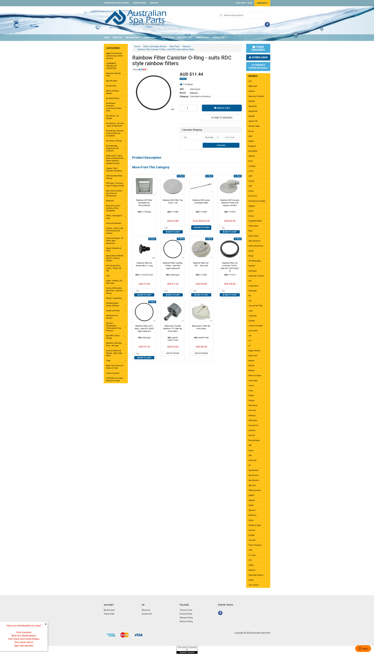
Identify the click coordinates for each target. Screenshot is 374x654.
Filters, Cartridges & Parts (114, 217)
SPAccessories (255, 490)
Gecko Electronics (256, 246)
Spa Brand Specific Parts (113, 74)
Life (250, 336)
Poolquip (252, 416)
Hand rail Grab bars (113, 223)
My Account (109, 610)
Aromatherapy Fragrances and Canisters (112, 148)
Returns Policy (186, 621)
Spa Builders (254, 470)
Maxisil (251, 366)
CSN (250, 186)
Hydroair (252, 266)
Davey (251, 191)
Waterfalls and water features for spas (114, 379)
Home (106, 38)
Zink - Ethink (253, 585)
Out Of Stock (172, 353)
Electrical (110, 201)
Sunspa (251, 535)
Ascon (251, 131)
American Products (256, 96)
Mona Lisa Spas (255, 375)
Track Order (109, 614)
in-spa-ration (253, 286)
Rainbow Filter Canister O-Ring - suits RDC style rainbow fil (173, 265)
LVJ (250, 341)
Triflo (250, 550)
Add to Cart (223, 107)
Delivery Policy (186, 617)
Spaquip (252, 500)
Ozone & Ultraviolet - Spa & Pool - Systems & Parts (114, 290)
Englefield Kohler (255, 221)
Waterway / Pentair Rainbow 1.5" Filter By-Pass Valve (172, 328)
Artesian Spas (254, 126)
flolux (251, 231)
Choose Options (201, 227)
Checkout (262, 3)
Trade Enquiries (258, 48)
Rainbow (194, 93)
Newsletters (202, 38)
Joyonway (253, 316)
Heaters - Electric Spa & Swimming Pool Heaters (114, 230)
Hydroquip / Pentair (256, 276)
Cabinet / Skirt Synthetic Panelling (114, 169)
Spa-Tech (252, 485)
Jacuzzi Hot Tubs (256, 306)
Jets (108, 276)
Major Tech (253, 356)
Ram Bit (252, 435)
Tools (108, 361)
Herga (251, 256)
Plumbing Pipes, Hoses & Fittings (112, 304)
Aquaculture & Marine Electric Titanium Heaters (114, 258)
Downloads (150, 38)
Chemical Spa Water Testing (114, 177)
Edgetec (252, 206)
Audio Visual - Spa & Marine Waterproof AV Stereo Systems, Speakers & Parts (115, 159)
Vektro (251, 565)
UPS (250, 560)
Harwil (251, 251)
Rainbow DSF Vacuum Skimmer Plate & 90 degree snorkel (229, 202)
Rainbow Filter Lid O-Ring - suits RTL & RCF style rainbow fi (144, 328)
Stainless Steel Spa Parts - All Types (114, 344)
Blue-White (253, 151)
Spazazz (252, 510)
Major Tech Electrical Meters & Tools (114, 367)
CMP (250, 176)
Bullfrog (252, 156)
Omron (251, 386)
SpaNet (251, 495)
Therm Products (255, 545)
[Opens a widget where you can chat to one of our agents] (363, 649)
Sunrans (252, 530)
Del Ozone (253, 196)
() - (245, 3)
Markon (251, 361)
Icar (250, 281)
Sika (250, 455)
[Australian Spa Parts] (136, 17)
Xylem (251, 580)
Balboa (251, 141)
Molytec (252, 371)
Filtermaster (253, 226)
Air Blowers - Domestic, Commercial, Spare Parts (113, 107)
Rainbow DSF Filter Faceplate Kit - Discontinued (144, 202)
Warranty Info (184, 38)
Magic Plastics (254, 351)
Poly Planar (253, 405)
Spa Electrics (254, 475)
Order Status (139, 3)
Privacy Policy (186, 614)
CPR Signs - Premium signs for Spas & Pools (115, 184)
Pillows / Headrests (114, 298)
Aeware (252, 91)
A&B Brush (253, 86)
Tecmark (252, 540)
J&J (250, 301)
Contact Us (218, 38)
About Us (117, 38)
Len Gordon (253, 331)
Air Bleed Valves (112, 98)
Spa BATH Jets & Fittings (112, 337)
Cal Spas (252, 166)
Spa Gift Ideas (111, 81)
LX (250, 346)
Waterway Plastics (256, 575)
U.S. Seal (252, 555)
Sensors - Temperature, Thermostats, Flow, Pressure (113, 327)
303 (250, 81)
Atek (250, 136)
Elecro (251, 211)
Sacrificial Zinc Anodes (112, 317)
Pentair (251, 396)
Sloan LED (253, 460)
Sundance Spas (255, 525)
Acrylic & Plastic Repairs (112, 92)
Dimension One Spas (257, 201)
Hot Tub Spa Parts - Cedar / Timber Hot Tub (113, 268)
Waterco (252, 570)
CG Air (251, 171)
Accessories (111, 86)
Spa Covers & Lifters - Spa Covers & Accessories (114, 193)
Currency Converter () (257, 66)
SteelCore (252, 515)
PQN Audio (253, 420)
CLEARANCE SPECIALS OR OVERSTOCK (111, 65)
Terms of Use (167, 38)
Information (131, 38)
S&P (250, 445)
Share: (136, 70)
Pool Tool (252, 410)
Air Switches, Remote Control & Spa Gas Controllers (114, 133)
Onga (251, 391)
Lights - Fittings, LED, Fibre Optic (114, 282)
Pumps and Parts (113, 311)
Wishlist (154, 3)
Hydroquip (253, 271)
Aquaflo (252, 116)
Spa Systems (254, 480)
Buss (251, 161)
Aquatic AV (253, 121)
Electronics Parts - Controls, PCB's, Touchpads (113, 208)
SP (250, 465)
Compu (251, 181)
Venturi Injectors (113, 373)
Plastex (251, 400)
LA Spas (252, 321)
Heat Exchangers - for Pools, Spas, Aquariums (114, 240)
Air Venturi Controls (114, 141)
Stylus (251, 520)
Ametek (252, 101)
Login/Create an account (116, 3)
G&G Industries (254, 241)
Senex (251, 450)
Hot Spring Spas (255, 261)
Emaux (251, 216)
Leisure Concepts (256, 326)
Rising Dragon (254, 440)
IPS (250, 296)
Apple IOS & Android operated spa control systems (114, 55)
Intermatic (253, 291)
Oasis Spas (253, 381)
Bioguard (252, 146)
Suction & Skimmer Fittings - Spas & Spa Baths (114, 353)
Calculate (221, 145)
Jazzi (251, 311)
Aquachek (253, 106)
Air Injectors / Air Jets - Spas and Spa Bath (115, 124)
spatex (251, 505)
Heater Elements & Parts (113, 249)
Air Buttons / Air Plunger (112, 117)
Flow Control (253, 236)
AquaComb (253, 111)
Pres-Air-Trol (253, 425)
